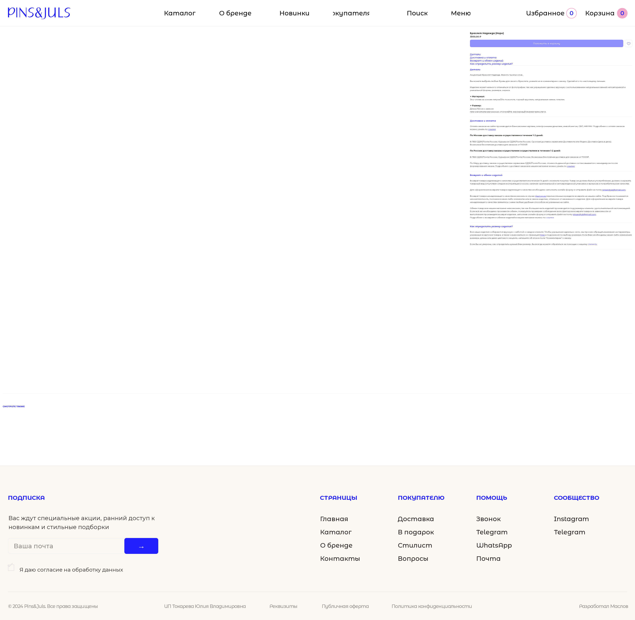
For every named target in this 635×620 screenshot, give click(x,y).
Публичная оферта (345, 606)
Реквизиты (283, 606)
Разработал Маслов (603, 606)
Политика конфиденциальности (432, 606)
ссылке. (550, 217)
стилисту (592, 244)
